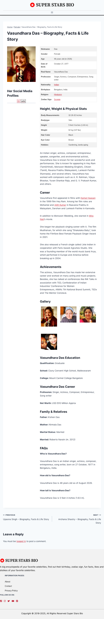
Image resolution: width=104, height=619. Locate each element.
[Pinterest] (17, 601)
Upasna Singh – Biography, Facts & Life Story (26, 517)
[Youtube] (13, 601)
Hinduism (58, 94)
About (7, 582)
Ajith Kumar (60, 205)
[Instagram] (5, 601)
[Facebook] (1, 601)
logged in (21, 541)
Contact (8, 586)
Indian (56, 85)
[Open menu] (52, 12)
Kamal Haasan (88, 198)
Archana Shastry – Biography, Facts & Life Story (79, 519)
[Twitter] (9, 601)
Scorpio (57, 99)
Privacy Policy (11, 591)
